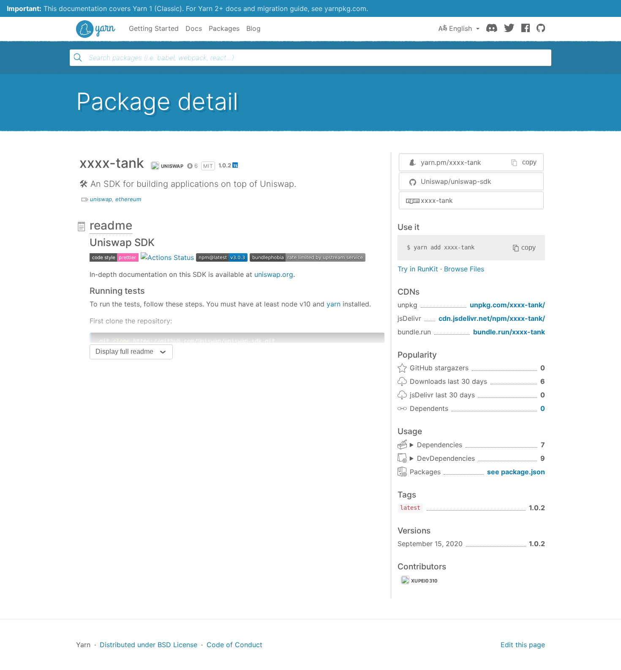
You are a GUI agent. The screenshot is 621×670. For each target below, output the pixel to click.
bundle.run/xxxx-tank (509, 332)
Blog (253, 28)
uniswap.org (273, 274)
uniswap (101, 199)
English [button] (460, 28)
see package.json (516, 472)
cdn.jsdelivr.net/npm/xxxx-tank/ (492, 318)
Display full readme (124, 351)
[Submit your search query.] (77, 57)
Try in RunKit (418, 269)
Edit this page (523, 644)
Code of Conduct (234, 644)
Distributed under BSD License (148, 644)
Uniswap (172, 166)
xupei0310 (424, 581)
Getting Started (154, 28)
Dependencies (439, 444)
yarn (333, 304)
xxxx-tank (437, 200)
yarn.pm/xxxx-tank (451, 162)
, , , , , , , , (442, 458)
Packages (224, 28)
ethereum (128, 199)
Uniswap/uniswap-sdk (456, 181)
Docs (193, 28)
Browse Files (464, 269)
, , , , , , (436, 445)
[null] (114, 257)
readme (111, 225)
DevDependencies (446, 458)
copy (529, 162)
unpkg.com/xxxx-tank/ (507, 305)
